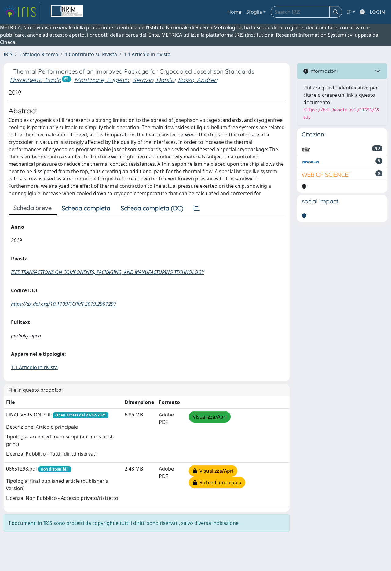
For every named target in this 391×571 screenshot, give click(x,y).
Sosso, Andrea (197, 80)
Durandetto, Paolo (35, 80)
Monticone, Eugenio (101, 80)
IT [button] (349, 12)
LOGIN (377, 12)
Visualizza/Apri (210, 416)
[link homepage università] (67, 12)
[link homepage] (22, 12)
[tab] (196, 208)
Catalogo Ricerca (38, 54)
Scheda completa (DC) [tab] (152, 208)
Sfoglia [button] (254, 12)
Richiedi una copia (219, 482)
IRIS (8, 54)
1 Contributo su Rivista (91, 54)
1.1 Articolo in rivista (147, 54)
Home (234, 12)
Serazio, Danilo (153, 80)
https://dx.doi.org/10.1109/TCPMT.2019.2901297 (63, 303)
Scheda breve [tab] (32, 208)
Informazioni (323, 71)
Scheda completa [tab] (86, 208)
